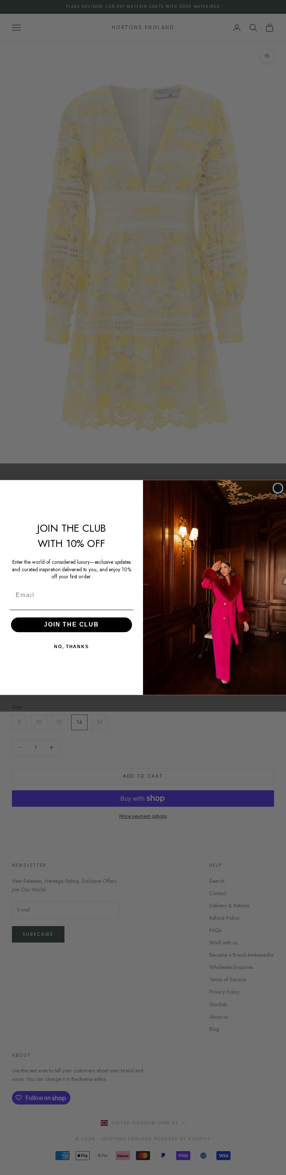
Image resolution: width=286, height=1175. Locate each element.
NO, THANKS (71, 647)
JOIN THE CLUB (71, 624)
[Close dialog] (278, 488)
